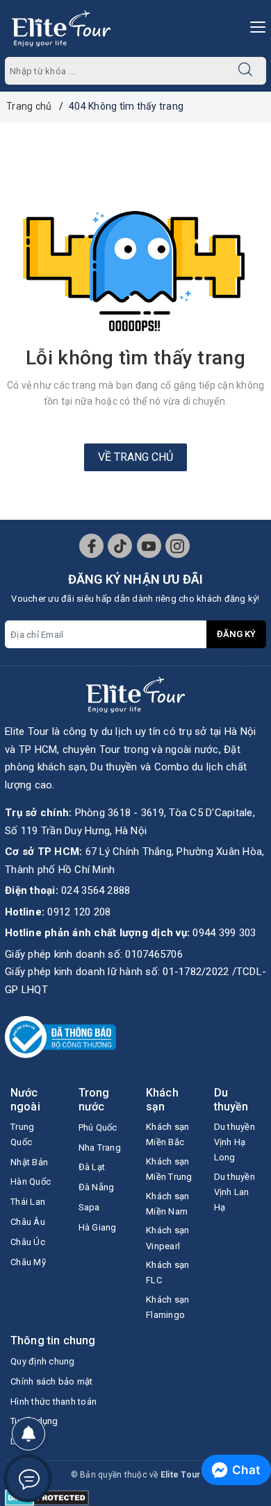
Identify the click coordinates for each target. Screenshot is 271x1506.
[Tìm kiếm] (245, 71)
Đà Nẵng (97, 1187)
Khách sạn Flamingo (167, 1307)
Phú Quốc (98, 1127)
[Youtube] (149, 546)
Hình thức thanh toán (53, 1401)
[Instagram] (177, 546)
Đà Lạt (92, 1167)
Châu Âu (27, 1222)
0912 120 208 (78, 912)
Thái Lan (27, 1201)
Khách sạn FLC (167, 1272)
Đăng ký (236, 634)
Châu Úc (27, 1242)
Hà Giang (98, 1227)
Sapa (89, 1207)
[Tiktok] (120, 546)
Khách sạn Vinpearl (167, 1238)
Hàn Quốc (30, 1181)
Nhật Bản (29, 1162)
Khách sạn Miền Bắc (167, 1134)
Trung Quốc (22, 1134)
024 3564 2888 (95, 890)
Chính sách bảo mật (51, 1381)
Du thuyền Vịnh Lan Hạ (234, 1191)
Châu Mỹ (28, 1262)
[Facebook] (91, 546)
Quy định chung (42, 1361)
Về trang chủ (135, 457)
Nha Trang (100, 1147)
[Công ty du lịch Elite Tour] (61, 28)
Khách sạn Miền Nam (167, 1204)
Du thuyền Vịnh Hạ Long (234, 1142)
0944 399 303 (224, 933)
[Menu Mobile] (254, 25)
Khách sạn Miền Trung (169, 1169)
